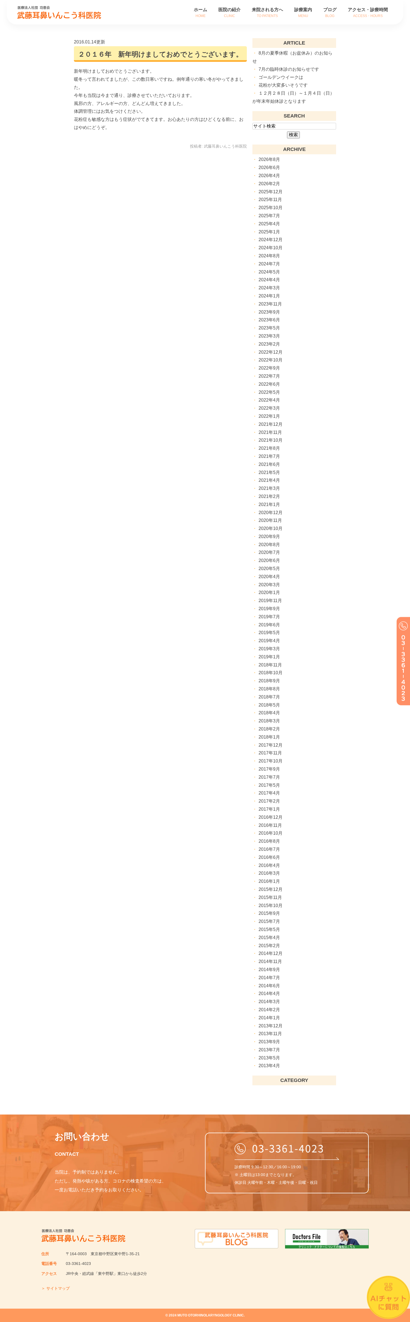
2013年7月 (269, 1049)
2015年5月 (269, 929)
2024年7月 (269, 264)
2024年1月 (269, 296)
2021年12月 (271, 424)
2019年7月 (269, 616)
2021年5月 (269, 472)
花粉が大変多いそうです (283, 85)
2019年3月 (269, 648)
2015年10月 (271, 905)
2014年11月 (270, 961)
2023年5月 (269, 328)
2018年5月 (269, 705)
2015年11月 (270, 897)
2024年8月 (269, 255)
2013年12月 (271, 1025)
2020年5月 (269, 568)
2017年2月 (269, 801)
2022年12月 (271, 352)
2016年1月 (269, 881)
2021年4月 (269, 480)
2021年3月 (269, 488)
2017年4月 (269, 793)
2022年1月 (269, 416)
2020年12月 (271, 512)
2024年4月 (269, 279)
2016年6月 (269, 857)
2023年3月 (269, 336)
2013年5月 (269, 1057)
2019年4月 (269, 640)
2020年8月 (269, 544)
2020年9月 (269, 536)
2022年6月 (269, 384)
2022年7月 (269, 376)
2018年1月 (269, 737)
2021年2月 (269, 496)
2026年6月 (269, 167)
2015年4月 (269, 937)
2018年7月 (269, 697)
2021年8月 (269, 448)
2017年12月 (271, 745)
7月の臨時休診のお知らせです (289, 69)
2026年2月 (269, 183)
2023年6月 (269, 319)
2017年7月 (269, 777)
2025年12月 (271, 191)
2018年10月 (271, 672)
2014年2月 (269, 1009)
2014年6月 (269, 985)
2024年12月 (271, 239)
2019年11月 (270, 600)
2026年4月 (269, 175)
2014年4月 (269, 993)
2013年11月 (270, 1033)
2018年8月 (269, 688)
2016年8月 (269, 841)
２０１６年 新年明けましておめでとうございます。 (160, 54)
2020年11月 (270, 520)
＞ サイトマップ (55, 1288)
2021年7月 (269, 456)
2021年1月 (269, 504)
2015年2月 (269, 945)
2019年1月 (269, 656)
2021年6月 (269, 464)
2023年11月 (270, 304)
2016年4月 (269, 865)
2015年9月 (269, 913)
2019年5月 (269, 632)
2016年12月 (271, 817)
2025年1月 (269, 231)
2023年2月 (269, 344)
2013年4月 (269, 1065)
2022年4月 (269, 400)
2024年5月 (269, 272)
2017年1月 (269, 809)
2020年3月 (269, 584)
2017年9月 (269, 769)
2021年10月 (271, 440)
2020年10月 (271, 528)
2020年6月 (269, 560)
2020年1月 (269, 592)
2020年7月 (269, 552)
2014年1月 (269, 1017)
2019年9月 (269, 608)
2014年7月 (269, 977)
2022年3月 (269, 408)
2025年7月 (269, 215)
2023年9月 (269, 312)
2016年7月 (269, 849)
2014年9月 (269, 969)
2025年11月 (270, 199)
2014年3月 (269, 1001)
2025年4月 (269, 223)
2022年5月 (269, 392)
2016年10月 (271, 833)
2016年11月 (270, 825)
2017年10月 (271, 761)
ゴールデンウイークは (281, 77)
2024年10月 (271, 247)
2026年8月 (269, 159)
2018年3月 (269, 721)
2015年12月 (271, 889)
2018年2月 (269, 729)
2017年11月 (270, 753)
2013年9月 (269, 1041)
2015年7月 (269, 921)
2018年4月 (269, 712)
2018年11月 (270, 665)
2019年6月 (269, 624)
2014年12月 (271, 953)
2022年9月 (269, 368)
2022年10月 (271, 360)
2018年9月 (269, 680)
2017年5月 (269, 785)
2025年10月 (271, 207)
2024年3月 (269, 287)
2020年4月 (269, 576)
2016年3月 (269, 873)
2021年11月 (270, 432)
